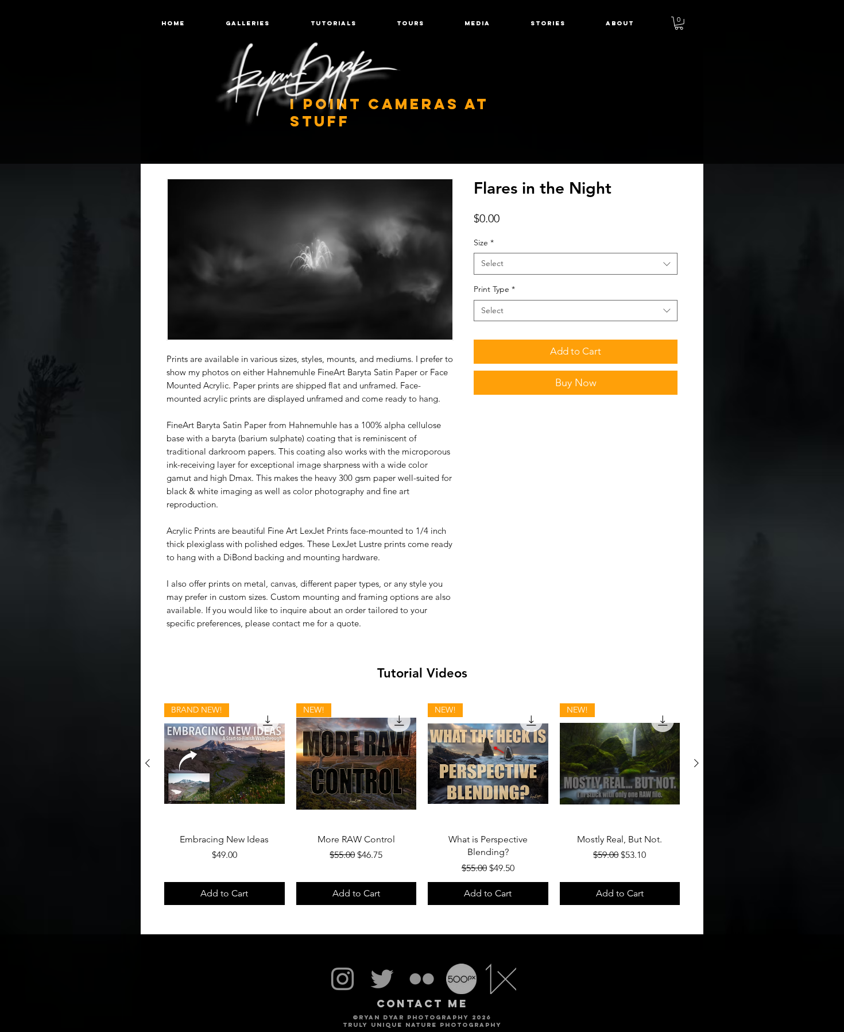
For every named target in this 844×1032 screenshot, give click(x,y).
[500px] (461, 979)
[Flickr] (421, 979)
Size (484, 242)
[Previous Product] (147, 763)
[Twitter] (382, 979)
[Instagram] (342, 979)
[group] (422, 804)
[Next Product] (696, 763)
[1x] (501, 979)
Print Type (494, 289)
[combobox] (575, 264)
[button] (410, 23)
